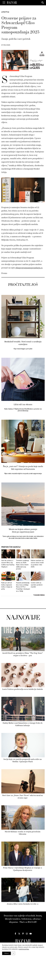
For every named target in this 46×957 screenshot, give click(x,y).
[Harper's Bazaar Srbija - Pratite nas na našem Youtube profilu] (30, 934)
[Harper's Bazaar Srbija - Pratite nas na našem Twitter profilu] (19, 934)
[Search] (42, 2)
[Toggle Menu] (3, 2)
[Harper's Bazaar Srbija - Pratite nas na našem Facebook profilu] (15, 934)
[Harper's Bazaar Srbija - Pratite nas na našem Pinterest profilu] (23, 934)
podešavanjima (24, 949)
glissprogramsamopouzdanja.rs (29, 268)
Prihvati (6, 953)
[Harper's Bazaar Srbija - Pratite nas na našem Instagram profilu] (27, 934)
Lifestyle (5, 12)
